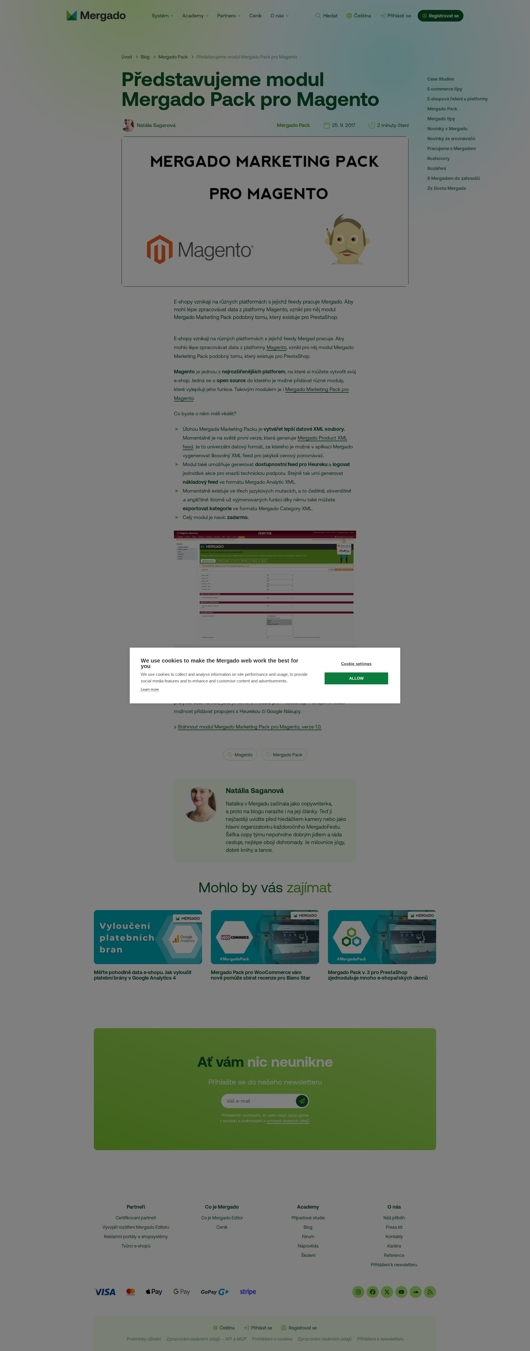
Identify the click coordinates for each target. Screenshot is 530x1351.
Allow (356, 678)
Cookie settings (356, 664)
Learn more (150, 689)
